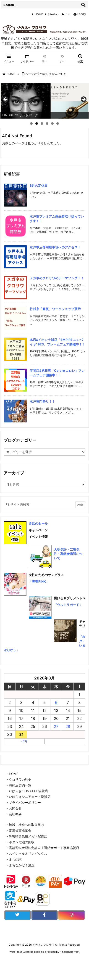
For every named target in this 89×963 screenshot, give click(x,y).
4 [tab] (47, 123)
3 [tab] (42, 123)
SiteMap (53, 14)
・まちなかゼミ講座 (20, 865)
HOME (39, 14)
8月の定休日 (39, 185)
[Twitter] (17, 915)
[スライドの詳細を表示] (44, 101)
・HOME (12, 774)
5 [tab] (52, 123)
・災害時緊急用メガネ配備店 (26, 836)
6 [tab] (57, 123)
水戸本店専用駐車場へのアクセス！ (55, 247)
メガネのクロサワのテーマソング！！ (57, 278)
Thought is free (69, 951)
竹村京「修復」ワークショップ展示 (55, 309)
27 (56, 726)
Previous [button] (5, 99)
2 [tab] (36, 123)
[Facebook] (45, 915)
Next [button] (83, 99)
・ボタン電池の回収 (20, 842)
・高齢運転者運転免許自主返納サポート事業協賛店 (42, 848)
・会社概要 (14, 814)
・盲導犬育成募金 (18, 831)
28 (67, 726)
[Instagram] (71, 915)
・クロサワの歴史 (18, 779)
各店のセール (38, 523)
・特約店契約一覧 (18, 785)
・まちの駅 (14, 859)
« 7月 (24, 741)
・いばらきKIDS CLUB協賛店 (27, 791)
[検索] (83, 4)
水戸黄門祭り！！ (42, 401)
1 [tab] (31, 123)
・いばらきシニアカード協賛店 (28, 797)
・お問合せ (14, 808)
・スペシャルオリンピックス (26, 853)
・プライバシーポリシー (23, 802)
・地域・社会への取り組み (25, 825)
